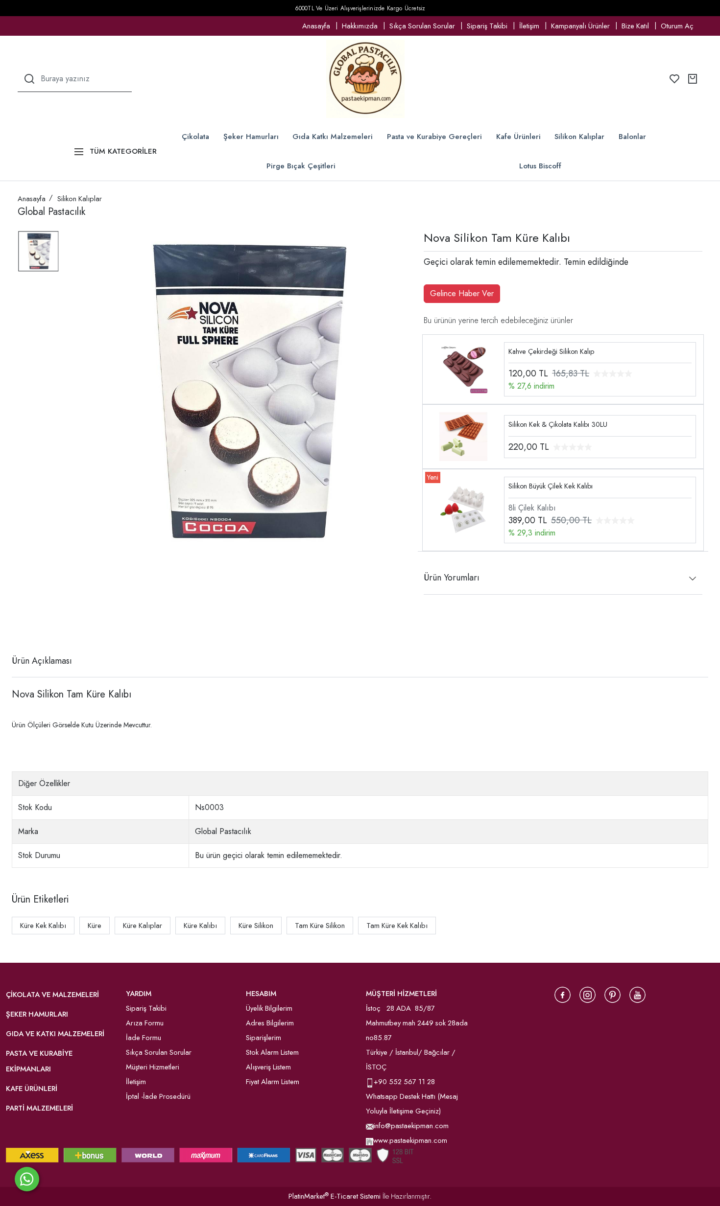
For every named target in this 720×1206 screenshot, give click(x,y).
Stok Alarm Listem (272, 1052)
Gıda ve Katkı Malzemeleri (55, 1033)
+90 (381, 1081)
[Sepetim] (692, 79)
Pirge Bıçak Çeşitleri (301, 166)
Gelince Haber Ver (462, 293)
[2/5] (30, 625)
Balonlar (632, 136)
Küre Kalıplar (142, 925)
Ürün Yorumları (452, 577)
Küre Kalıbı (200, 925)
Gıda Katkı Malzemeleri (332, 136)
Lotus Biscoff (540, 166)
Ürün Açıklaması (42, 660)
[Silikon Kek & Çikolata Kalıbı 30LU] (463, 435)
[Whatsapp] (27, 1179)
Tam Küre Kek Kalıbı (397, 925)
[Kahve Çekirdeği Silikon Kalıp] (463, 368)
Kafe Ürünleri (518, 136)
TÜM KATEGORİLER (123, 151)
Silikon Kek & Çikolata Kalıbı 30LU (557, 424)
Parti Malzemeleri (39, 1108)
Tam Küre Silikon (320, 925)
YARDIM (138, 993)
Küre (94, 925)
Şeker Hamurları (251, 136)
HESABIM (261, 993)
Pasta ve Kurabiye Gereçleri (434, 136)
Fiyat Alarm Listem (272, 1081)
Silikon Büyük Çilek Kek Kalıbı (550, 486)
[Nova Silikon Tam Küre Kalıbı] (245, 392)
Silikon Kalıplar (579, 136)
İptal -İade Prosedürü (158, 1096)
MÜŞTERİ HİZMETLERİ (401, 993)
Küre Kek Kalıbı (43, 925)
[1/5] (24, 625)
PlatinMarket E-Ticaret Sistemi (334, 1196)
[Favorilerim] (674, 79)
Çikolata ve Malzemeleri (52, 994)
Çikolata (195, 136)
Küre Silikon (256, 925)
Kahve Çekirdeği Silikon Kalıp (551, 351)
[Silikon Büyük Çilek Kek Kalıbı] (463, 509)
